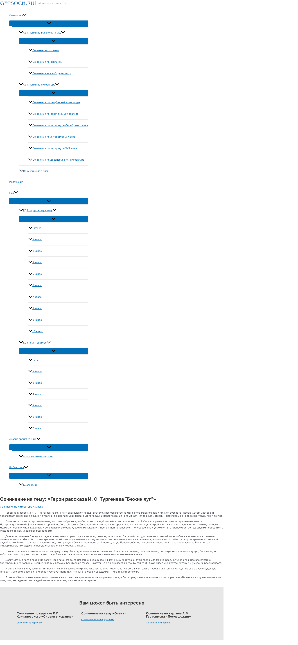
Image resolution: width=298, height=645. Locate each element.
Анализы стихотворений (38, 456)
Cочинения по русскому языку (42, 32)
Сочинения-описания (45, 50)
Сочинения (16, 15)
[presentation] (25, 15)
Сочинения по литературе (39, 84)
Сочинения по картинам (47, 61)
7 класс (37, 296)
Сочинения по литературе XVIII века (54, 148)
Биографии (30, 484)
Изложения (16, 181)
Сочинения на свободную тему (51, 73)
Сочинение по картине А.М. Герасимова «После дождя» (168, 614)
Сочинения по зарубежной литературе (56, 102)
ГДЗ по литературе (35, 342)
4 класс (37, 262)
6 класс (37, 285)
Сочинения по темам (36, 171)
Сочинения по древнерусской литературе (58, 159)
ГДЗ (11, 192)
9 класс (37, 319)
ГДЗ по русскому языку (37, 210)
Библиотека (16, 467)
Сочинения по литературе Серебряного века (60, 125)
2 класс (37, 239)
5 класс (37, 273)
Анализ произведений (22, 438)
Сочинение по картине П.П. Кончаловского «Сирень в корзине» (45, 614)
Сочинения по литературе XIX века (53, 136)
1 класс (36, 227)
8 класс (37, 308)
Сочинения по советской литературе (55, 113)
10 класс (37, 331)
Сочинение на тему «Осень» (103, 613)
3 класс (37, 250)
